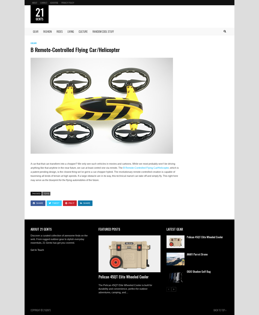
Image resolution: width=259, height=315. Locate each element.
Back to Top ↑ (220, 310)
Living (70, 31)
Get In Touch (37, 250)
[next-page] (174, 289)
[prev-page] (169, 289)
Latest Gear (175, 229)
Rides (60, 31)
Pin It (71, 203)
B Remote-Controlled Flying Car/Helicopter (146, 168)
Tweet (56, 203)
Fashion (47, 31)
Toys (46, 193)
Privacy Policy (67, 2)
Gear (35, 31)
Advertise (54, 2)
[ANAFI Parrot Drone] (176, 254)
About (34, 2)
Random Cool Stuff (103, 31)
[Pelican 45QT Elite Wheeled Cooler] (129, 253)
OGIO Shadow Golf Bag (199, 271)
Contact (43, 2)
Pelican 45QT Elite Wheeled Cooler (123, 276)
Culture (83, 31)
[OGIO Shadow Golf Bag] (176, 271)
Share (39, 203)
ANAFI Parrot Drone (197, 254)
